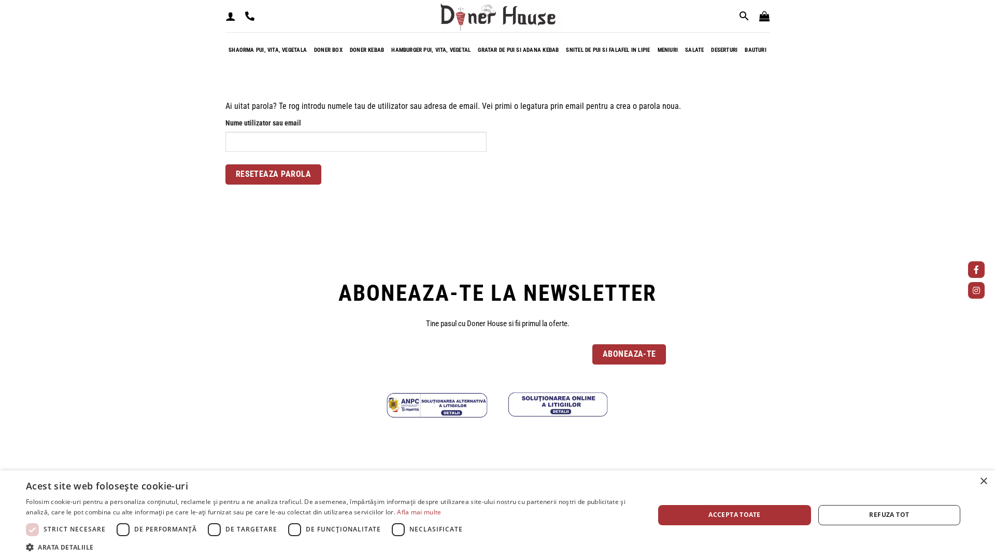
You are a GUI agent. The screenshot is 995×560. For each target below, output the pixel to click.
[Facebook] (976, 269)
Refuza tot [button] (889, 514)
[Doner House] (498, 16)
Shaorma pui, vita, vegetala (268, 50)
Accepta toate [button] (734, 514)
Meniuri (668, 50)
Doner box (328, 50)
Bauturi (755, 50)
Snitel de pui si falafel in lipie (608, 50)
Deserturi (724, 50)
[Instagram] (976, 290)
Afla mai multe (419, 512)
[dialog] (497, 515)
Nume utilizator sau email (280, 123)
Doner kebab (367, 50)
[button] (764, 16)
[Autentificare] (230, 16)
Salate (694, 50)
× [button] (983, 481)
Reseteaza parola (273, 174)
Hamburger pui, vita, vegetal (431, 50)
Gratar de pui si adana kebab (518, 50)
